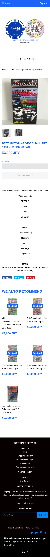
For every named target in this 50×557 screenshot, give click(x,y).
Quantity (5, 161)
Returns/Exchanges (25, 459)
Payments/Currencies (25, 467)
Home (4, 70)
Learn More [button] (9, 545)
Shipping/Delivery (25, 456)
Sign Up (42, 515)
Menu (7, 3)
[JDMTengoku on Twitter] (31, 533)
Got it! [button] (25, 552)
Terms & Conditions (15, 528)
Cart (46, 3)
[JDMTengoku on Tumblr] (45, 533)
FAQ (25, 452)
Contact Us (25, 463)
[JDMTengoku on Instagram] (41, 533)
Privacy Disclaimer (33, 528)
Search (25, 477)
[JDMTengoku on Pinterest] (36, 533)
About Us (25, 448)
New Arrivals (25, 481)
